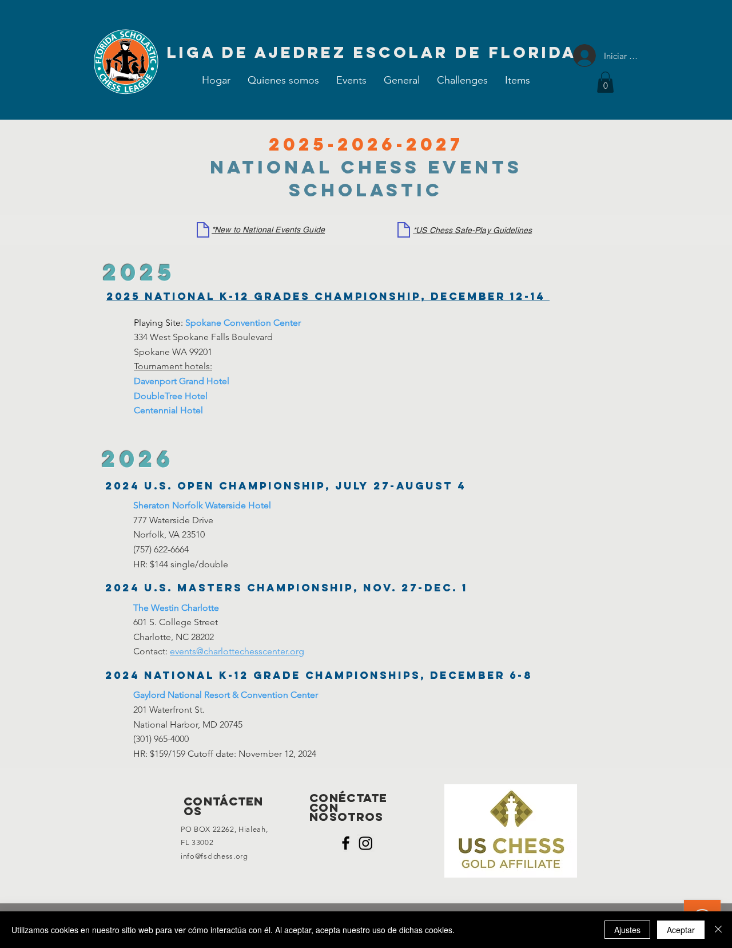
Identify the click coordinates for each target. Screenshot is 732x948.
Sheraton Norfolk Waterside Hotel (202, 505)
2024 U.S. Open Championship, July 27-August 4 (285, 485)
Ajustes (627, 929)
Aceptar (681, 929)
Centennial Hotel (168, 410)
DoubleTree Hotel (171, 395)
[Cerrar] (718, 930)
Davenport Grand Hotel (181, 381)
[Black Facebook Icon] (346, 843)
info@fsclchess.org (214, 856)
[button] (351, 80)
